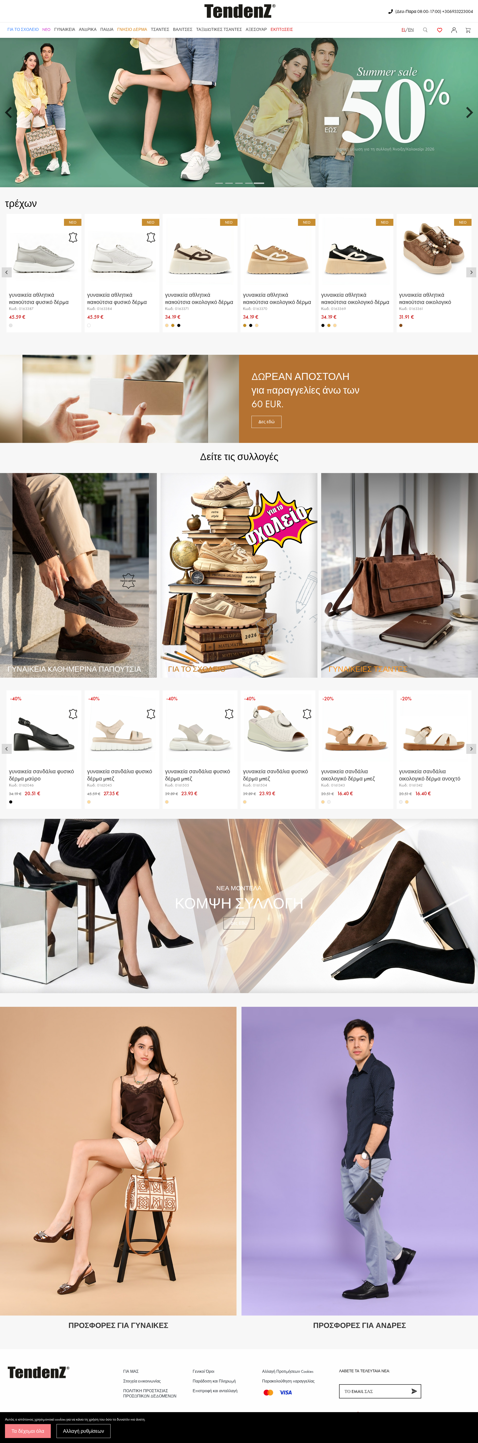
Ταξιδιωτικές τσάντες (219, 29)
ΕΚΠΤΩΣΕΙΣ (282, 29)
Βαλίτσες (182, 29)
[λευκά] (88, 325)
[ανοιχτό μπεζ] (328, 801)
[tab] (219, 183)
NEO (46, 29)
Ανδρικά (88, 29)
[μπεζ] (166, 325)
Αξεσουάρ (256, 29)
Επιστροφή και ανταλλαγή (215, 1390)
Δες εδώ (266, 421)
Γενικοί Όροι (203, 1371)
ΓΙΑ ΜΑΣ (131, 1371)
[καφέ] (400, 325)
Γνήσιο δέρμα (132, 29)
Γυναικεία (64, 29)
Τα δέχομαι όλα (27, 1431)
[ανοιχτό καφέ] (172, 325)
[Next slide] (469, 113)
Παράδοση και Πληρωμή (214, 1381)
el (403, 29)
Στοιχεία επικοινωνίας (142, 1381)
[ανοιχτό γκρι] (10, 325)
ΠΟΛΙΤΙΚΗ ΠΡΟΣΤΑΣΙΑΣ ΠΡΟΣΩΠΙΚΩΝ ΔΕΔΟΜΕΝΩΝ (150, 1393)
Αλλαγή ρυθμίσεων (83, 1431)
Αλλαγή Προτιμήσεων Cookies (287, 1371)
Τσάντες (160, 29)
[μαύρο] (178, 325)
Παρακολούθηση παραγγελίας (288, 1381)
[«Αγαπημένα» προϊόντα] (440, 29)
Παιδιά (107, 29)
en (411, 29)
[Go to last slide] (9, 113)
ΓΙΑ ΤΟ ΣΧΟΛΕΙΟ (23, 29)
